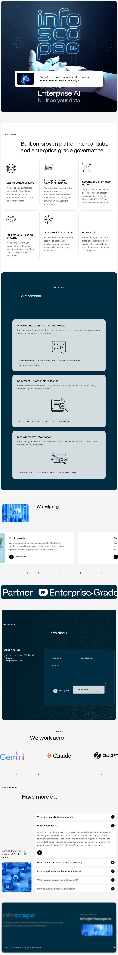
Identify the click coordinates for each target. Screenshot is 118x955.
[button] (2, 755)
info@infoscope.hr (14, 661)
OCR (20, 420)
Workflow (50, 420)
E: (4, 661)
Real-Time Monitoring (67, 471)
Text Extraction (33, 420)
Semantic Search (26, 359)
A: (4, 656)
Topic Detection (26, 471)
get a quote (63, 692)
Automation (64, 420)
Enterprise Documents (29, 364)
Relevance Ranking (45, 471)
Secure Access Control (69, 359)
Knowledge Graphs (46, 359)
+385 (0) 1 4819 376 (88, 914)
